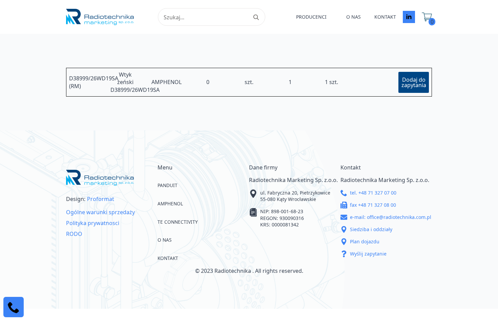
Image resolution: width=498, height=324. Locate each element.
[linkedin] (409, 17)
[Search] (256, 17)
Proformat (100, 199)
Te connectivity (178, 222)
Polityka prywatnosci (92, 223)
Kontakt (385, 17)
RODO (74, 234)
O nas (353, 17)
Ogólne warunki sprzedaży (100, 212)
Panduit (168, 185)
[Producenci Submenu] (333, 17)
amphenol (170, 203)
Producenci (311, 17)
